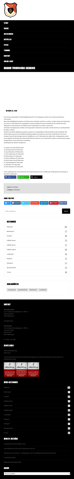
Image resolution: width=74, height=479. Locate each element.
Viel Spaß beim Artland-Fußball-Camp (14, 444)
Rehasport (10, 263)
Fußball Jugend (11, 249)
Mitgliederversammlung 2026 (12, 462)
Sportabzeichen (11, 267)
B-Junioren (33, 289)
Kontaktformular (8, 321)
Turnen (9, 272)
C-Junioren (43, 289)
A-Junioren (12, 289)
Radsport (9, 258)
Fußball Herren (11, 245)
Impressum (7, 353)
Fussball (9, 236)
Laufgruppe (16, 189)
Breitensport (10, 231)
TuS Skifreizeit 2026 (9, 457)
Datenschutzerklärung (10, 350)
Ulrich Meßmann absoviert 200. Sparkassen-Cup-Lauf (19, 448)
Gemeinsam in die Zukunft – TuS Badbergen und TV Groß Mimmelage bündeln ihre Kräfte (30, 453)
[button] (10, 177)
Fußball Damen (11, 240)
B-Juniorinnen (22, 289)
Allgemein (10, 227)
